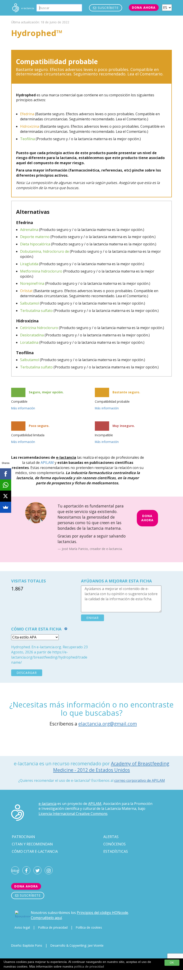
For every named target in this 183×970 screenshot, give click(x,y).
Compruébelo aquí (46, 917)
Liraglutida (29, 263)
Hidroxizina (29, 126)
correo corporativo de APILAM (139, 780)
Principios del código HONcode (102, 912)
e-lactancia (47, 803)
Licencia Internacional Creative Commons (73, 813)
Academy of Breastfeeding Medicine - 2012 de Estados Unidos (111, 766)
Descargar (27, 673)
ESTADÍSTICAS (115, 851)
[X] (5, 496)
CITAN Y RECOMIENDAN (32, 844)
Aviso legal (22, 927)
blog (15, 870)
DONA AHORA (147, 518)
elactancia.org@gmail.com (107, 724)
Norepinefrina (32, 283)
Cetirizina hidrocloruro (39, 327)
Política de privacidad (53, 927)
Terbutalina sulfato (36, 310)
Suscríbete (108, 8)
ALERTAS (111, 836)
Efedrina (27, 113)
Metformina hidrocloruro (41, 271)
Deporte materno (35, 236)
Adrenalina (29, 229)
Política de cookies (89, 927)
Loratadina (29, 342)
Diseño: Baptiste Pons (26, 945)
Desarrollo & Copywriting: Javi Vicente (77, 945)
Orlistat (26, 290)
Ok (172, 962)
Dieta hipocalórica (35, 244)
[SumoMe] (5, 507)
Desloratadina (32, 335)
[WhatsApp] (5, 485)
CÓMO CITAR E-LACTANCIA (35, 851)
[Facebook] (5, 473)
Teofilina (27, 138)
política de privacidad (89, 966)
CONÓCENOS (114, 844)
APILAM (47, 462)
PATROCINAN (23, 836)
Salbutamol (29, 303)
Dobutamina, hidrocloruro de (44, 251)
